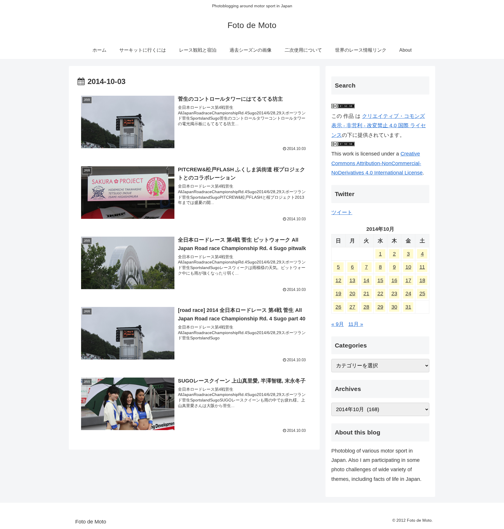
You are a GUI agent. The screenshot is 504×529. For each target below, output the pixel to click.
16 (394, 280)
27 (352, 307)
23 (394, 293)
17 (408, 280)
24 (408, 293)
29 (380, 307)
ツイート (341, 212)
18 (422, 280)
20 (352, 293)
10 (408, 267)
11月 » (355, 324)
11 (422, 267)
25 (422, 293)
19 (338, 293)
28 (366, 307)
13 (352, 280)
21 (366, 293)
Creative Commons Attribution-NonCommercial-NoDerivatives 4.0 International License (377, 163)
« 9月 (337, 324)
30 (394, 307)
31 (408, 307)
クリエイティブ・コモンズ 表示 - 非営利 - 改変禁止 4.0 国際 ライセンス (378, 125)
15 (380, 280)
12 (338, 280)
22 (380, 293)
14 (366, 280)
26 (338, 307)
